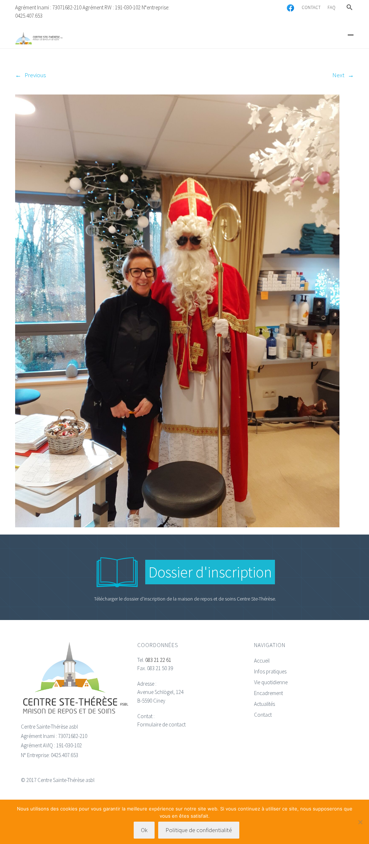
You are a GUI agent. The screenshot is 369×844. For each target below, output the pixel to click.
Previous (35, 75)
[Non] (360, 822)
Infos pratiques (270, 671)
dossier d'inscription (144, 598)
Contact (263, 714)
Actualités (264, 703)
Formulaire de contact (161, 724)
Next (338, 75)
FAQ (331, 7)
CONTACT (311, 7)
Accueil (262, 660)
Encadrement (268, 693)
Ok (144, 830)
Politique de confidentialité (198, 830)
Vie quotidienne (271, 682)
